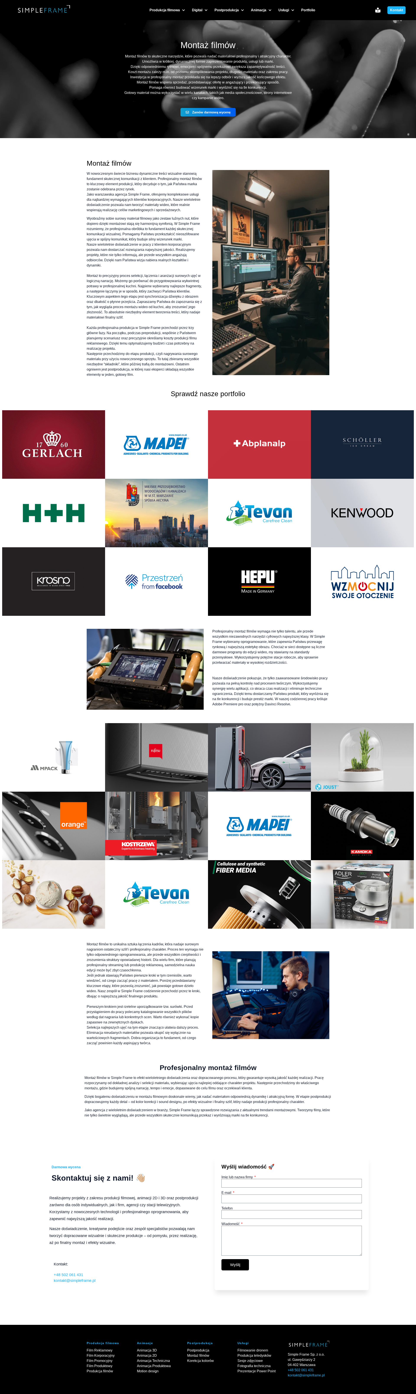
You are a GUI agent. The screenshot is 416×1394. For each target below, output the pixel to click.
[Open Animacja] (269, 10)
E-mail (226, 1193)
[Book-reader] (377, 10)
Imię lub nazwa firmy (237, 1177)
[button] (53, 444)
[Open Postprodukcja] (242, 10)
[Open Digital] (206, 10)
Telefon (227, 1208)
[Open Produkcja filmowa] (183, 10)
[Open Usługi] (292, 10)
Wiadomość (230, 1224)
